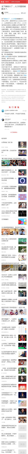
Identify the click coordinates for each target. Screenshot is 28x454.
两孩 (25, 75)
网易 (2, 2)
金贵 (7, 56)
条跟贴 (13, 132)
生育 (18, 71)
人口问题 (14, 19)
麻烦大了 (7, 19)
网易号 (7, 2)
